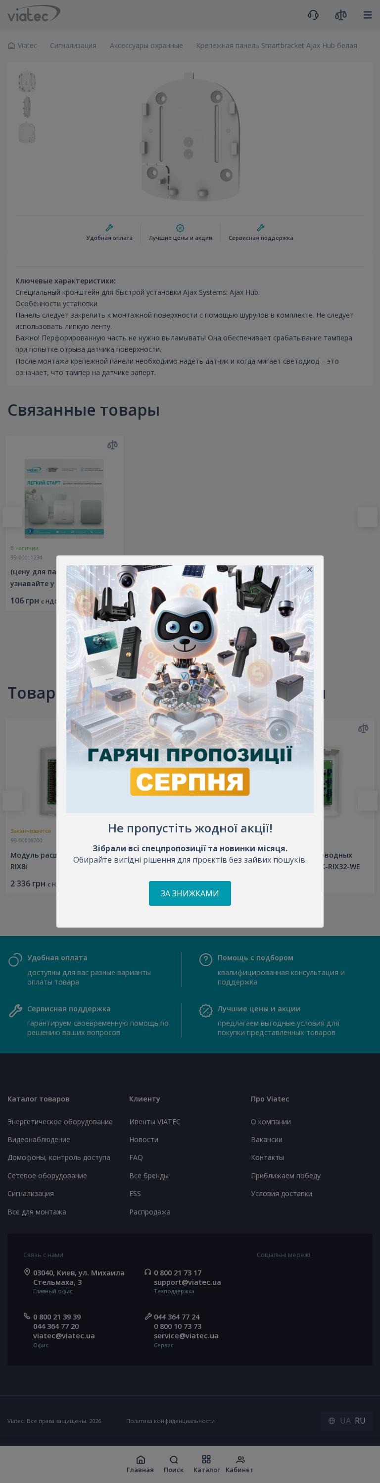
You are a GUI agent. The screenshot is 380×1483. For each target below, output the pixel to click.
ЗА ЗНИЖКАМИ (190, 893)
